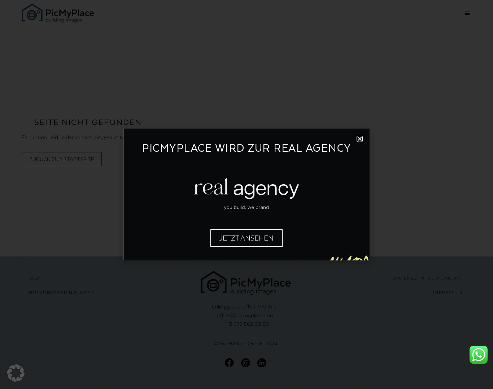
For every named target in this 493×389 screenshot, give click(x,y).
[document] (246, 194)
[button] (16, 373)
